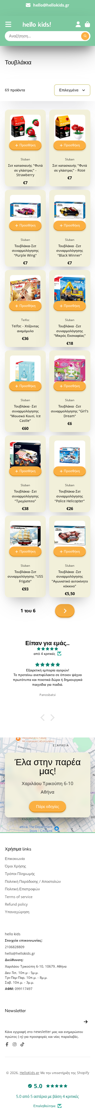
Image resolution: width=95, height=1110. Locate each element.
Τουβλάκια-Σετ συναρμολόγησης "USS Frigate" (25, 556)
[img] (47, 648)
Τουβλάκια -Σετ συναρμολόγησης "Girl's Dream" (69, 391)
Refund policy (16, 904)
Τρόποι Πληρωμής (20, 873)
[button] (43, 717)
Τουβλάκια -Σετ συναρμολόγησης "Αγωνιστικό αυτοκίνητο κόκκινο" (69, 556)
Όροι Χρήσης (15, 866)
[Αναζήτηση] (85, 36)
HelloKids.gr (29, 1072)
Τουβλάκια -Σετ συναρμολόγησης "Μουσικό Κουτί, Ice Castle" (25, 391)
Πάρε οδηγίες (47, 806)
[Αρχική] (37, 24)
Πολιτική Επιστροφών (22, 889)
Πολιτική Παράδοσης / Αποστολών (33, 881)
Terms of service (18, 896)
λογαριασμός (78, 24)
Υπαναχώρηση (17, 911)
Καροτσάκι (87, 24)
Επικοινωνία (15, 858)
